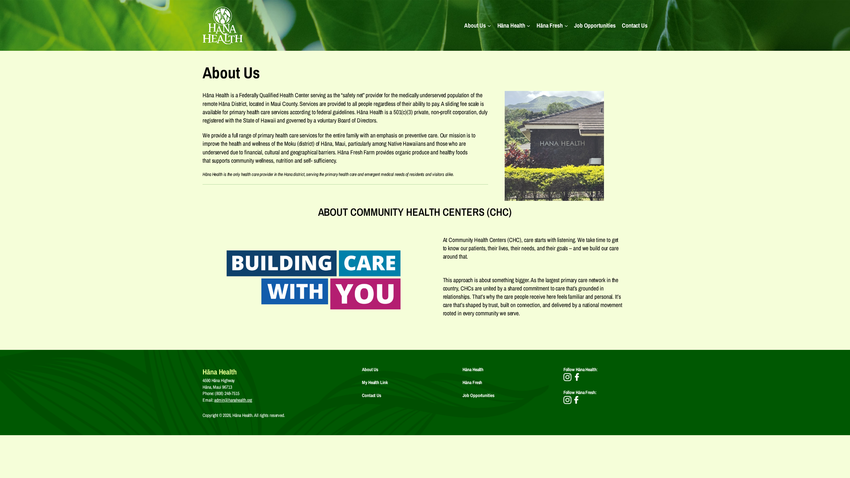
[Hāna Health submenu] (528, 25)
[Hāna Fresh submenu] (566, 25)
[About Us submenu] (489, 25)
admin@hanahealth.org (233, 400)
